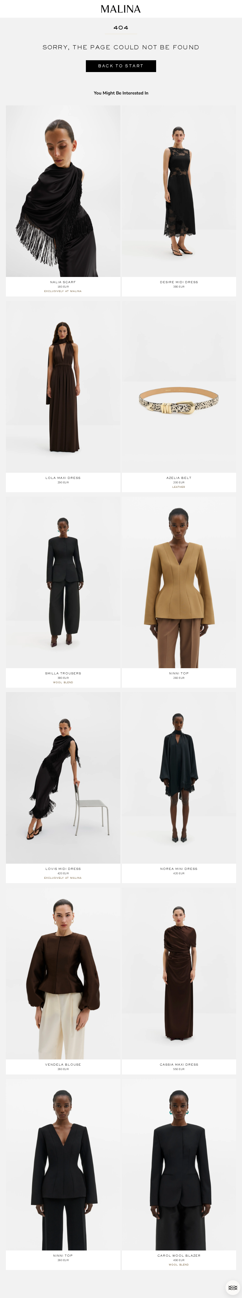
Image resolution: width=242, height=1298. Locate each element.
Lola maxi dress (63, 478)
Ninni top (179, 673)
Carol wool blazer (179, 1255)
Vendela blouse (63, 1064)
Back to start (121, 66)
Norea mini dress (178, 868)
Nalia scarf (63, 282)
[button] (232, 1287)
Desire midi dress (179, 282)
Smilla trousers (63, 673)
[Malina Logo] (120, 9)
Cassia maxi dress (179, 1064)
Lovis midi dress (63, 868)
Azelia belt (179, 478)
